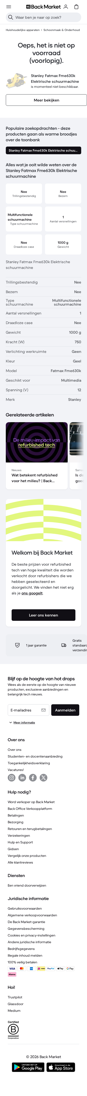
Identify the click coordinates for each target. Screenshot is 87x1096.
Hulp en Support (20, 842)
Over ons (15, 749)
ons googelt (32, 593)
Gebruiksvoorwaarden (25, 908)
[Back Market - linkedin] (22, 778)
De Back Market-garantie (26, 922)
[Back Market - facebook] (33, 778)
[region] (43, 456)
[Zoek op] (10, 17)
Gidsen (13, 849)
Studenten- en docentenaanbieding (35, 756)
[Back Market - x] (43, 778)
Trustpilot (15, 997)
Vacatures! (16, 770)
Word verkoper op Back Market (31, 802)
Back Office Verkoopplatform (30, 808)
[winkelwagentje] (76, 7)
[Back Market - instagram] (11, 778)
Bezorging (15, 822)
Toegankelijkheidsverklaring (29, 763)
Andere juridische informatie (29, 942)
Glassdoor (15, 1004)
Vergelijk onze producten (27, 855)
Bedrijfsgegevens (21, 949)
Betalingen (16, 815)
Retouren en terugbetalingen (30, 829)
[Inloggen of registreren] (66, 7)
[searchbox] (47, 17)
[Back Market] (43, 7)
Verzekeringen (19, 835)
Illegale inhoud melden (25, 955)
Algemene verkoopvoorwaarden (32, 915)
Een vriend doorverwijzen (27, 885)
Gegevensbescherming (26, 928)
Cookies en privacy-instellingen (31, 935)
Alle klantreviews (20, 862)
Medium (14, 1010)
